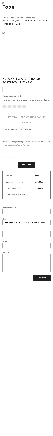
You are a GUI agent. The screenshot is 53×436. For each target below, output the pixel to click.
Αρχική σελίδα (8, 18)
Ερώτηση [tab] (26, 122)
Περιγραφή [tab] (12, 117)
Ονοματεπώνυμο (9, 208)
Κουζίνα (20, 18)
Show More (26, 165)
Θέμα (4, 241)
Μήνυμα (5, 253)
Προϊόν (5, 219)
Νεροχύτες (30, 18)
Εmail (4, 230)
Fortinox (20, 96)
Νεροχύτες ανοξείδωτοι (12, 21)
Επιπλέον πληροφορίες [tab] (33, 117)
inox (37, 176)
